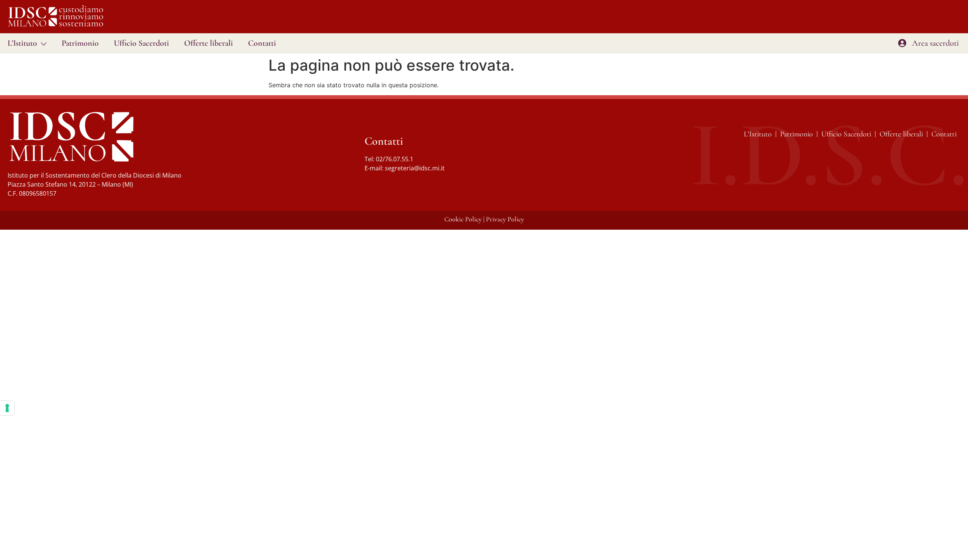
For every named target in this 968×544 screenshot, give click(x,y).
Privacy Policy (505, 219)
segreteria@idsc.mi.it (415, 168)
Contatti (262, 43)
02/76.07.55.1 (394, 159)
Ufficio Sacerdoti (141, 43)
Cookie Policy (463, 219)
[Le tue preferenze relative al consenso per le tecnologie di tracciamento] (7, 408)
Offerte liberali (208, 43)
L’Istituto (22, 43)
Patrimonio (80, 43)
